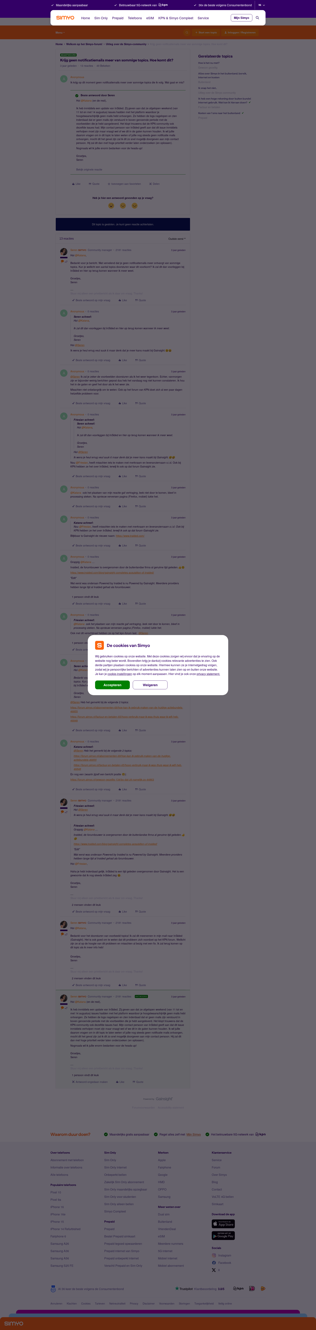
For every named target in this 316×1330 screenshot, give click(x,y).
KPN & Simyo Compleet (175, 17)
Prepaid (117, 17)
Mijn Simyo (241, 18)
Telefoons (135, 17)
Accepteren (112, 685)
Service (203, 17)
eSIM (150, 17)
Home (85, 17)
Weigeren (150, 685)
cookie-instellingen (120, 674)
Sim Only (101, 17)
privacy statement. (208, 674)
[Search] (257, 18)
